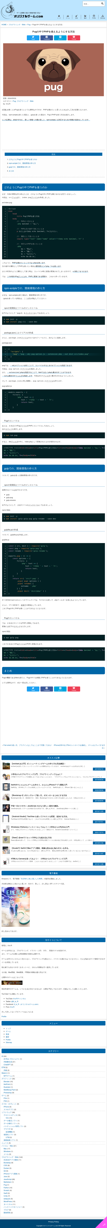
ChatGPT (7, 1064)
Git (5, 1171)
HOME (4, 24)
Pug (28, 24)
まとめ (11, 171)
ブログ (6, 1210)
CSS (5, 1165)
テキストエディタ (10, 1115)
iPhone (6, 1106)
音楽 (7, 1034)
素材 (7, 1037)
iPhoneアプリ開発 (10, 1173)
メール (6, 1154)
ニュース (5, 1143)
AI (2, 1056)
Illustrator (7, 1087)
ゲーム (8, 1031)
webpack (7, 1198)
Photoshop (8, 1092)
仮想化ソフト (9, 1134)
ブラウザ (7, 1129)
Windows (7, 1151)
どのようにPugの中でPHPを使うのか (23, 159)
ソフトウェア (7, 1112)
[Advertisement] (53, 136)
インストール (30, 313)
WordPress (8, 1201)
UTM (7, 1137)
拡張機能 (9, 1132)
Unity (6, 1196)
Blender (7, 1081)
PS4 (5, 1098)
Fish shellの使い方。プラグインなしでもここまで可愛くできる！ (27, 745)
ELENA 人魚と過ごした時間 (31, 878)
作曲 (5, 1070)
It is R (12, 1007)
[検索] (102, 3)
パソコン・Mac (7, 1146)
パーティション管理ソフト (14, 1126)
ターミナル (8, 1204)
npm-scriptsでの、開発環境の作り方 (22, 163)
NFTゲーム (8, 1076)
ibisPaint (7, 1084)
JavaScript (7, 1179)
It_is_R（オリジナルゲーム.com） (26, 1004)
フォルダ (15, 197)
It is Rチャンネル (19, 998)
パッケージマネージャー (13, 1207)
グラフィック (7, 1078)
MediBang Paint (10, 1090)
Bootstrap (7, 1162)
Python (6, 1187)
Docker (6, 1168)
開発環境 (7, 1212)
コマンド (8, 429)
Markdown (7, 1182)
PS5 (5, 1101)
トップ (8, 1028)
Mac (5, 1148)
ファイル (34, 197)
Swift (5, 1193)
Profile (4, 1016)
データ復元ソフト (10, 1120)
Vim (7, 1118)
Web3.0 (4, 1073)
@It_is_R (14, 1001)
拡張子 (23, 605)
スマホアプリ (9, 1109)
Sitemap (9, 1042)
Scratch (6, 1190)
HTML (4, 109)
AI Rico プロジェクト (12, 1059)
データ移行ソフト (10, 1123)
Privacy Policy (53, 1221)
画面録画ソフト (9, 1140)
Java (5, 1176)
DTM (3, 1067)
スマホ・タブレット (9, 1104)
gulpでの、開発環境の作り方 (20, 167)
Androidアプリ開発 (11, 1160)
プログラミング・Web (17, 24)
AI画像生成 (8, 1062)
